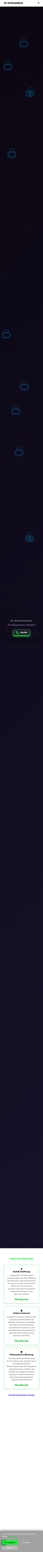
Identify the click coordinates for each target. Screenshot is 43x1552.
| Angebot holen (21, 1299)
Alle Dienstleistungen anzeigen (22, 1395)
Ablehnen (10, 1548)
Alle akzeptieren (10, 1542)
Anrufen (23, 632)
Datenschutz (12, 1537)
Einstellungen (26, 1542)
